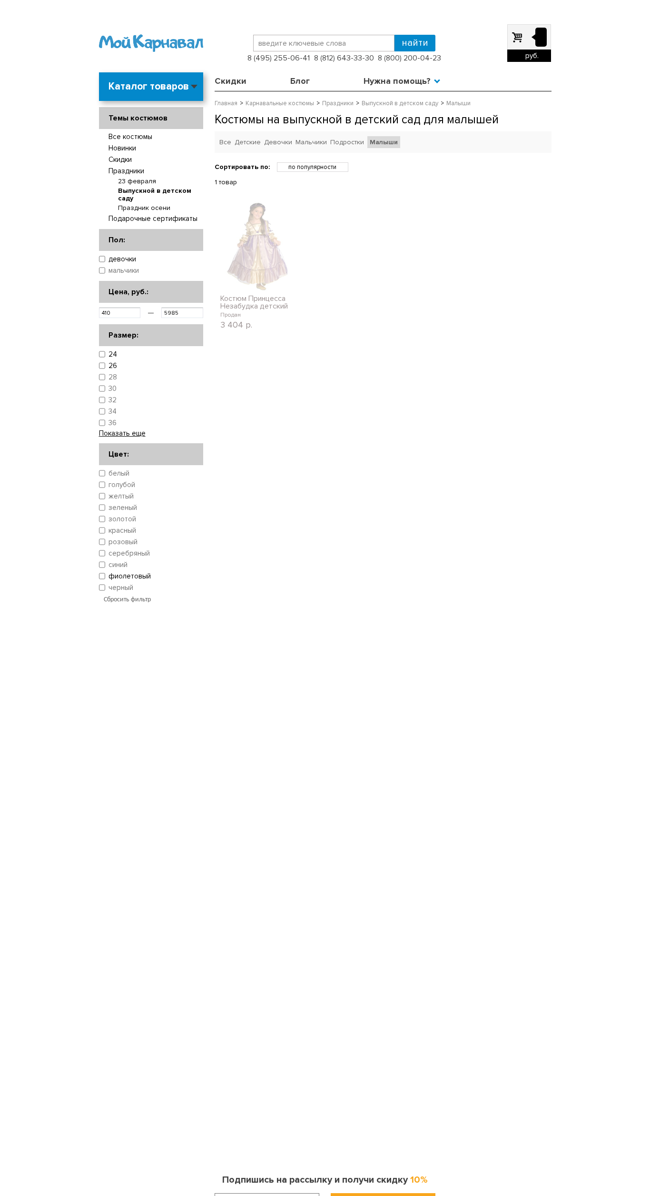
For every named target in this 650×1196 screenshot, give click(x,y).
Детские (248, 142)
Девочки (278, 142)
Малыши (384, 142)
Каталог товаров (148, 86)
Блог (300, 81)
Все (225, 142)
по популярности (312, 167)
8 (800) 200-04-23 (409, 58)
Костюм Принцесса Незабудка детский (254, 302)
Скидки (230, 81)
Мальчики (311, 142)
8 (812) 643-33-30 (344, 58)
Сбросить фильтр (127, 599)
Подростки (347, 142)
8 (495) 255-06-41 (278, 58)
